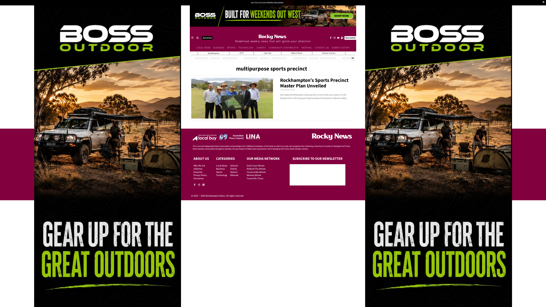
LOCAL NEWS (203, 48)
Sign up (288, 2)
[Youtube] (338, 38)
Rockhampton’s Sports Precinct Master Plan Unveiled (314, 83)
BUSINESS (218, 48)
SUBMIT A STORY (341, 48)
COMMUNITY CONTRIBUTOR (284, 48)
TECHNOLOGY (246, 48)
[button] (198, 38)
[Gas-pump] (342, 38)
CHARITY (261, 48)
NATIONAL (307, 48)
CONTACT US (322, 48)
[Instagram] (334, 38)
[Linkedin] (203, 185)
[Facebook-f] (331, 38)
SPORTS (231, 48)
